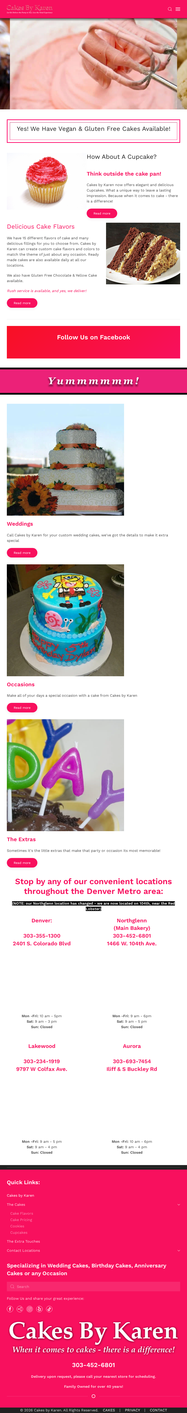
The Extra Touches (23, 1241)
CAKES (109, 1410)
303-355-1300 (41, 936)
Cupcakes (18, 1232)
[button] (170, 9)
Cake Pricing (21, 1220)
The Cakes (16, 1204)
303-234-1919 (41, 1061)
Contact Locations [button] (23, 1250)
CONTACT (158, 1410)
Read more (102, 213)
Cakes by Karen (20, 1195)
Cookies (17, 1226)
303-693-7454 (132, 1061)
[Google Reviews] (20, 1309)
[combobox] (93, 1286)
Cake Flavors (21, 1213)
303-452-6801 (132, 936)
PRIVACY (132, 1410)
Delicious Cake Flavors (41, 226)
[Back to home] (29, 9)
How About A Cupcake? (122, 156)
